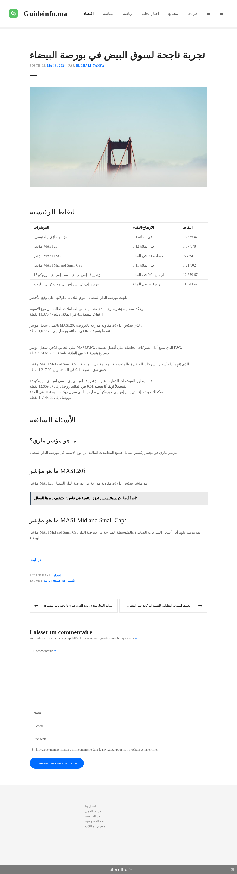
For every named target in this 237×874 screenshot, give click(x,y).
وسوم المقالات (95, 826)
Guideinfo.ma (45, 13)
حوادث (192, 13)
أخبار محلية (150, 13)
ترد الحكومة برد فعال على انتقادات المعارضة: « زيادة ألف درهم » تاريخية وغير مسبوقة (81, 605)
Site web (39, 739)
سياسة (108, 13)
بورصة (47, 580)
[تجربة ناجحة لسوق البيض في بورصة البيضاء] (118, 89)
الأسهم (71, 580)
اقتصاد (89, 13)
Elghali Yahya (90, 65)
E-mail (38, 726)
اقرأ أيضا (36, 560)
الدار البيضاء (59, 580)
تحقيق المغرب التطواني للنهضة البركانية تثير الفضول (158, 605)
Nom (37, 713)
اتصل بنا (90, 806)
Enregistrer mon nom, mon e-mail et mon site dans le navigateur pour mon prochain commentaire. (97, 749)
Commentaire (42, 651)
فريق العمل (93, 811)
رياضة (127, 13)
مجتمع (173, 13)
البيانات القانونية (95, 816)
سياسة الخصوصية (97, 821)
